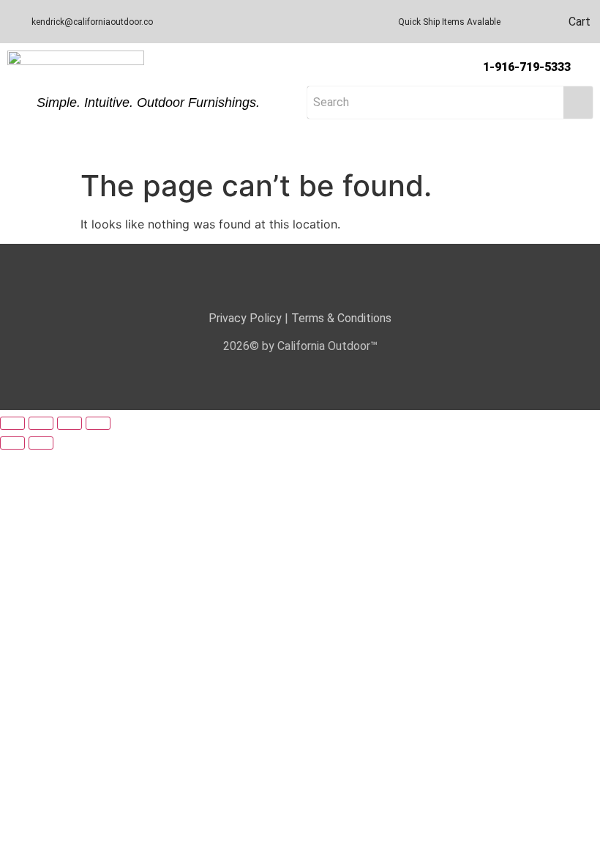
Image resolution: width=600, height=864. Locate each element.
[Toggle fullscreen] (41, 423)
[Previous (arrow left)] (12, 443)
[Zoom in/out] (12, 423)
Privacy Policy (245, 318)
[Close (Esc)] (98, 423)
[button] (300, 149)
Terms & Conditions (341, 318)
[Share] (69, 423)
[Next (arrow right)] (41, 443)
